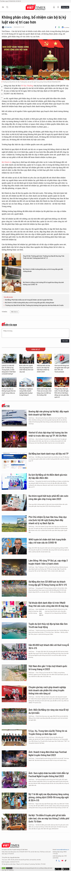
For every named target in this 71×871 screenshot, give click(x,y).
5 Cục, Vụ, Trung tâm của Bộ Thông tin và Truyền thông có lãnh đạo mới (48, 732)
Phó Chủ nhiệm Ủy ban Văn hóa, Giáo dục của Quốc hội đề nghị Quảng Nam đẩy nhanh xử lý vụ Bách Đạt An (48, 520)
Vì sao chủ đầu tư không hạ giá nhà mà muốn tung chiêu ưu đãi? (8, 392)
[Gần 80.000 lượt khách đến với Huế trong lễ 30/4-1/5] (14, 651)
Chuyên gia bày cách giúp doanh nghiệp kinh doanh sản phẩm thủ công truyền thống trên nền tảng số (47, 690)
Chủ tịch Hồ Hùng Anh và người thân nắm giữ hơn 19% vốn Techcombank (61, 369)
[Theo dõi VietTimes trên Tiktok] (65, 860)
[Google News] (65, 27)
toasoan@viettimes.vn (62, 849)
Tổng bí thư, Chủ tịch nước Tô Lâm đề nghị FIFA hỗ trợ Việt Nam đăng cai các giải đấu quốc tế (61, 393)
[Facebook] (55, 27)
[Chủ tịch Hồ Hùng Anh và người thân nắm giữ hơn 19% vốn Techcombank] (61, 359)
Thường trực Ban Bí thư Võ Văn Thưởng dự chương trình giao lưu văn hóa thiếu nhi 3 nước (34, 305)
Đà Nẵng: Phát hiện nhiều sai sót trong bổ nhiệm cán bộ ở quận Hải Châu (29, 300)
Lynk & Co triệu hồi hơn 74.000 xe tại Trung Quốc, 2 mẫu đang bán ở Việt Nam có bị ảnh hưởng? (9, 370)
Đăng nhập (65, 7)
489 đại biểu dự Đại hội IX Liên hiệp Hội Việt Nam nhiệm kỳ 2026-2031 (43, 369)
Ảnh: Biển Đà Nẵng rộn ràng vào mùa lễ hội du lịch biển (49, 711)
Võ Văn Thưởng (27, 86)
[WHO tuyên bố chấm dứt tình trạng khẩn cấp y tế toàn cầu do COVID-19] (14, 546)
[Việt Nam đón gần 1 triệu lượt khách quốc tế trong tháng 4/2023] (14, 672)
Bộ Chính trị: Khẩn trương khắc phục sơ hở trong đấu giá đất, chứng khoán (43, 270)
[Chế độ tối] (58, 7)
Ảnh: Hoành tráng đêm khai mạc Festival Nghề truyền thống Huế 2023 (48, 753)
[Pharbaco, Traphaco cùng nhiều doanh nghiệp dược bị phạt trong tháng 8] (26, 382)
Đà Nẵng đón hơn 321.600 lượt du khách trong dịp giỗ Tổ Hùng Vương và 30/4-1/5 (48, 583)
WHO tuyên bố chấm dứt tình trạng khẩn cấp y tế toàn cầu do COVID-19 (47, 541)
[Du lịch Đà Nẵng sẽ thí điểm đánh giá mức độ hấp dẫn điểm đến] (14, 481)
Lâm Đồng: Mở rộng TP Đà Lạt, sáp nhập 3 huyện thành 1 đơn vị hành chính (48, 562)
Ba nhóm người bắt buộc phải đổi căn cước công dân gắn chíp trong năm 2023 (48, 497)
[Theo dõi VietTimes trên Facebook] (56, 860)
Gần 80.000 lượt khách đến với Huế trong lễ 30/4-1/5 (49, 646)
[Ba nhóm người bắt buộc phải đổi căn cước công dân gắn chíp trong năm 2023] (14, 502)
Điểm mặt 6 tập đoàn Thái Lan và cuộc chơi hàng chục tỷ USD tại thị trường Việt (44, 392)
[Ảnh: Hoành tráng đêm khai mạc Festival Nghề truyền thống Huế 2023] (14, 758)
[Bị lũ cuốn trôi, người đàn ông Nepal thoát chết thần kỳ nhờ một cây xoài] (26, 359)
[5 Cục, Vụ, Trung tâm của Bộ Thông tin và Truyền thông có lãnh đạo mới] (14, 737)
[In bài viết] (59, 27)
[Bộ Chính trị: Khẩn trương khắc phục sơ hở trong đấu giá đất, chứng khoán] (11, 272)
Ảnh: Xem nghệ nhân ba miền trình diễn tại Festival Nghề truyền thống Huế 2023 (49, 775)
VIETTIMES (35, 7)
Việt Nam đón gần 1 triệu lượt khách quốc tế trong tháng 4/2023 (48, 668)
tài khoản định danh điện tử (41, 612)
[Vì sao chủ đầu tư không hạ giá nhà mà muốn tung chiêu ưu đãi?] (9, 382)
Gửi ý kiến (65, 341)
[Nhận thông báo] (54, 7)
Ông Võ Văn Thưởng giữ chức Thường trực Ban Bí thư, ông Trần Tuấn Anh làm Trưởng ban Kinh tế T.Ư (43, 257)
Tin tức (6, 406)
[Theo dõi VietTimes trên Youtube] (62, 860)
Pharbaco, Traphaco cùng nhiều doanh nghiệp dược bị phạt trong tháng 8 (26, 392)
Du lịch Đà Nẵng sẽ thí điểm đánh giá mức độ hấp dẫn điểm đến (48, 476)
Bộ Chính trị (6, 162)
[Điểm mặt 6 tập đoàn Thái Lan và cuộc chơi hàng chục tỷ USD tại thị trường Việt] (44, 382)
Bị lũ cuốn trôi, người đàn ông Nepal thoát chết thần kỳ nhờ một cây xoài (26, 369)
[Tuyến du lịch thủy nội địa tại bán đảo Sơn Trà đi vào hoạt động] (14, 630)
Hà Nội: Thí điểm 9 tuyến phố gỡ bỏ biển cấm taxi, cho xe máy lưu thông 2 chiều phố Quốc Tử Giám (49, 818)
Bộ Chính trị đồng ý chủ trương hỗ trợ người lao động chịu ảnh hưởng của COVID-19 (43, 283)
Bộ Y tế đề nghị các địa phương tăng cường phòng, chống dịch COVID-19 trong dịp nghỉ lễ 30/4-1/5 (49, 797)
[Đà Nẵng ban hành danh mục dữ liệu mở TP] (14, 460)
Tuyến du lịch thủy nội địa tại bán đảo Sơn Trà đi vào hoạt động (48, 625)
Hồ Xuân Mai (8, 27)
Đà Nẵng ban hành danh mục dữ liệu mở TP (49, 453)
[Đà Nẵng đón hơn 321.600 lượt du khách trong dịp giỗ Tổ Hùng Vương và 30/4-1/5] (14, 588)
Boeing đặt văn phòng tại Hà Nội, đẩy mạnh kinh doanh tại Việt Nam (49, 413)
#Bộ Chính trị (14, 312)
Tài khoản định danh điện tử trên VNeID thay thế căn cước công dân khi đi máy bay (49, 604)
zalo (59, 860)
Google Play (65, 869)
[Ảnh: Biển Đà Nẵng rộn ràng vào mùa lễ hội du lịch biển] (14, 716)
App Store (58, 869)
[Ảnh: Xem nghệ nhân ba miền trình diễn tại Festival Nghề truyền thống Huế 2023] (14, 779)
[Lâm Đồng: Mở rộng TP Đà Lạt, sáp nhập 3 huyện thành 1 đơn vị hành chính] (14, 567)
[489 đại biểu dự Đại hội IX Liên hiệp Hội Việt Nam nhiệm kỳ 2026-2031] (44, 359)
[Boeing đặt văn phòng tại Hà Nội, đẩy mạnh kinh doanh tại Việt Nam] (14, 418)
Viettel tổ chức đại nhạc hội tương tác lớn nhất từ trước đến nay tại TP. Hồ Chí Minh (48, 434)
